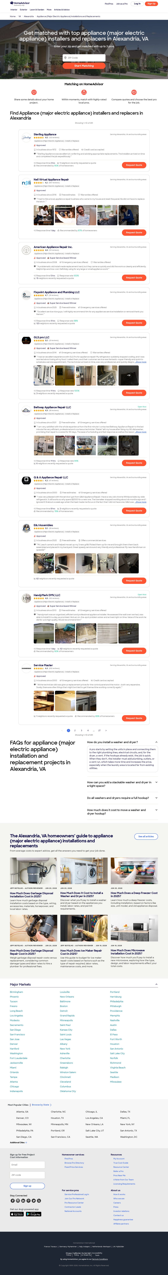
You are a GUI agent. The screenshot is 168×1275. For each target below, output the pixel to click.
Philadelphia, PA (24, 1130)
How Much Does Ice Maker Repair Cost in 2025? (81, 952)
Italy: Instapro (84, 1247)
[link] (84, 137)
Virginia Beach (117, 1067)
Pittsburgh (115, 1006)
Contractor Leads (73, 1207)
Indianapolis (16, 1091)
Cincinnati (65, 1077)
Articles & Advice (62, 10)
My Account (118, 1159)
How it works (119, 1194)
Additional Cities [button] (17, 1142)
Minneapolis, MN (59, 1124)
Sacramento (16, 1025)
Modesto (15, 1020)
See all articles (146, 836)
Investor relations (121, 1211)
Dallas (113, 1029)
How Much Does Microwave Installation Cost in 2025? (128, 952)
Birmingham (16, 992)
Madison (114, 1077)
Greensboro (66, 1063)
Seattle (114, 1072)
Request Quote (134, 165)
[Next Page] (106, 730)
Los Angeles (16, 1015)
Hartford (14, 1048)
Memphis (115, 1015)
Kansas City (66, 1029)
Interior (13, 10)
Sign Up (152, 3)
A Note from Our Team (123, 1180)
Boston (64, 1006)
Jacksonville (16, 1063)
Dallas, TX (125, 1111)
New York (65, 1048)
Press (115, 1207)
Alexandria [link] (29, 16)
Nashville (115, 1020)
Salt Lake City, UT (95, 1130)
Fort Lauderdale (18, 1058)
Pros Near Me (119, 1175)
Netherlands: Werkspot (101, 1247)
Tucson (13, 1001)
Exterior (23, 10)
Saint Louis (65, 1034)
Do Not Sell (86, 1254)
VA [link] (20, 16)
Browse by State (40, 1104)
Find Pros (69, 1159)
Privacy (69, 1254)
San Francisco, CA (60, 1137)
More (49, 10)
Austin (113, 1025)
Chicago (14, 1086)
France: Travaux (50, 1247)
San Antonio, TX (128, 1130)
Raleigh (64, 1067)
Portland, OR (58, 1130)
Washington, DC (128, 1137)
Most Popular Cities (18, 1105)
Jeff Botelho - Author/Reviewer (26, 888)
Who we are (118, 1198)
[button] (44, 215)
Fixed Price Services (74, 1167)
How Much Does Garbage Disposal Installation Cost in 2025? (31, 895)
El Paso (114, 1034)
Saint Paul (65, 1025)
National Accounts (73, 1211)
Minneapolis (66, 1020)
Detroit (64, 1011)
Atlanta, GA (22, 1111)
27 (99, 730)
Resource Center (121, 1167)
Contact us (118, 1215)
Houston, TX (57, 1118)
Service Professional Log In (77, 1194)
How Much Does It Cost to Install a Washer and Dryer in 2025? (81, 894)
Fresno (13, 1006)
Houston (114, 1044)
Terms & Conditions (100, 1259)
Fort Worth (116, 1039)
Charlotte (65, 1058)
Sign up (27, 1186)
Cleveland (65, 1081)
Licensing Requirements (124, 1184)
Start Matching (84, 65)
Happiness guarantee (123, 1219)
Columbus (65, 1086)
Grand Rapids (67, 1015)
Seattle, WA (92, 1137)
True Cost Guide (120, 1163)
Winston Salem (68, 1072)
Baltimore (65, 1001)
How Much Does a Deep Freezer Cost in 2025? (134, 894)
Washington (16, 1053)
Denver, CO (22, 1118)
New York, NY (127, 1124)
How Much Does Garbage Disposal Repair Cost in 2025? (31, 952)
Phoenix (14, 996)
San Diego (15, 1029)
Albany (63, 1044)
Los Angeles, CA (94, 1118)
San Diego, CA (24, 1137)
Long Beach (16, 1011)
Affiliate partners (121, 1224)
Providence (116, 1011)
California (76, 1254)
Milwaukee (116, 1081)
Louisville (65, 992)
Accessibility (97, 1254)
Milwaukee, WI (24, 1124)
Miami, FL (125, 1118)
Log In (137, 3)
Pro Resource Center (74, 1203)
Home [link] (12, 16)
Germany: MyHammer (68, 1247)
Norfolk (114, 1058)
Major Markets (20, 984)
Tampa (13, 1077)
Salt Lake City (117, 1053)
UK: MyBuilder (118, 1247)
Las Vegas (65, 1039)
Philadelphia (116, 1001)
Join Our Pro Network (74, 1198)
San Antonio (116, 1048)
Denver (14, 1044)
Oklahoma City (68, 1091)
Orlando (14, 1072)
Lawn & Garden (37, 10)
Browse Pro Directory (74, 1163)
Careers (117, 1203)
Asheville (65, 1053)
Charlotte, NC (58, 1111)
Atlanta (14, 1081)
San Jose (14, 1039)
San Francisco (17, 1034)
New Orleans (67, 996)
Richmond (115, 1063)
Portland (114, 992)
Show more (141, 362)
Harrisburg (115, 996)
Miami (13, 1067)
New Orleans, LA (94, 1124)
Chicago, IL (92, 1111)
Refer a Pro (118, 1171)
